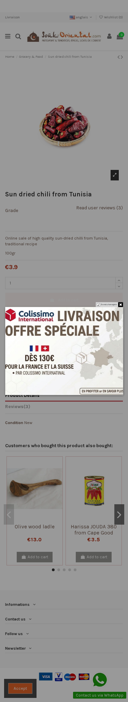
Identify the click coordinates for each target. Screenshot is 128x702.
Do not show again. (109, 304)
